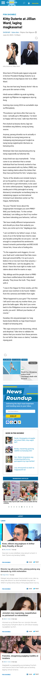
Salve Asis (15, 32)
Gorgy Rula (5, 575)
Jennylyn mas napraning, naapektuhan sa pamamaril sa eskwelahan (19, 614)
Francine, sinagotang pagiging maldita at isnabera (20, 657)
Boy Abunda (7, 549)
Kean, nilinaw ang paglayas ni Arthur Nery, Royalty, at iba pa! (18, 544)
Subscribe (35, 3)
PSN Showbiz (9, 14)
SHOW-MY (6, 32)
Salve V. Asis (7, 619)
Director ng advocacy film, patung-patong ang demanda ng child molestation (20, 570)
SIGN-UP (13, 416)
